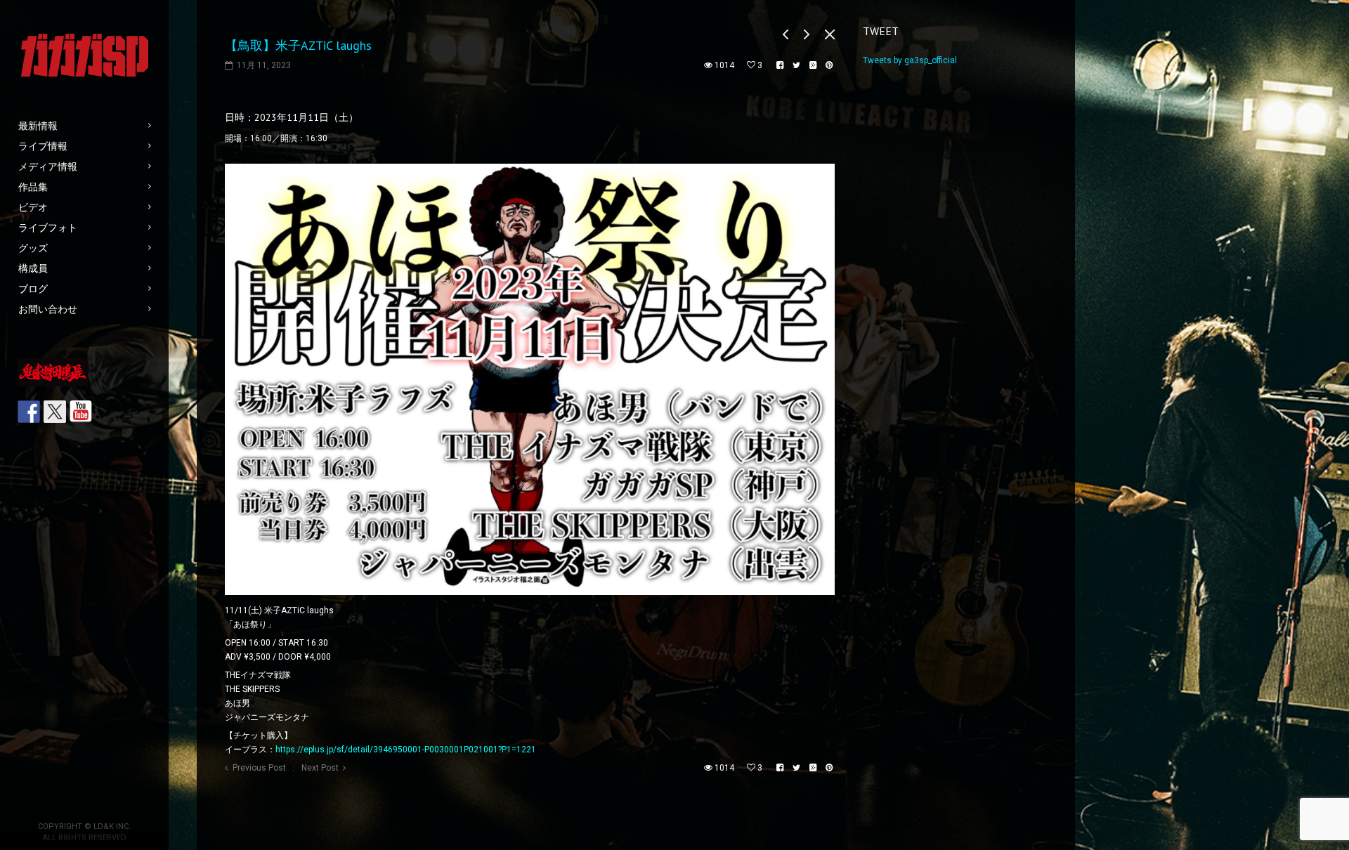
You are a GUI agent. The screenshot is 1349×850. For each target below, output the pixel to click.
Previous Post (259, 768)
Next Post (320, 768)
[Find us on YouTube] (81, 411)
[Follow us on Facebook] (29, 411)
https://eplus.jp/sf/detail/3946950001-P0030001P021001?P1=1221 (405, 749)
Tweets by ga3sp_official (910, 60)
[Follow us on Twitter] (55, 411)
